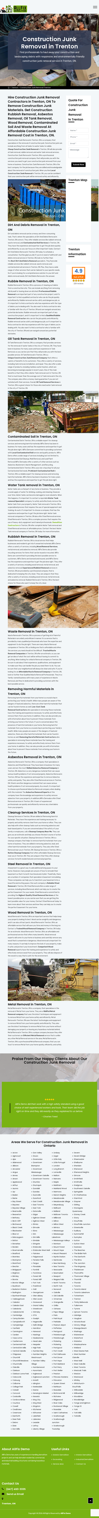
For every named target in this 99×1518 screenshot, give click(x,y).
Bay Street (17, 1201)
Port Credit (58, 1351)
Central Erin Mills (19, 1347)
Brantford (17, 1263)
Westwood (78, 1377)
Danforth (16, 1416)
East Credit (37, 1201)
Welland (77, 1347)
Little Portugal (59, 1162)
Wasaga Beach (80, 1328)
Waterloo (78, 1341)
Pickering (57, 1341)
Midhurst (57, 1208)
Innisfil (35, 1380)
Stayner (77, 1201)
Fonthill (36, 1269)
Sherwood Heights (81, 1172)
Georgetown (38, 1292)
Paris (55, 1315)
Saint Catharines (61, 1412)
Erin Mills (36, 1237)
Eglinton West (39, 1221)
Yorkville (77, 1416)
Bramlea (16, 1256)
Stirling (77, 1204)
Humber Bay (38, 1351)
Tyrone (77, 1308)
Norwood (57, 1289)
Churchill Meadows (20, 1360)
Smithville (78, 1182)
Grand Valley (38, 1305)
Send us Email (15, 1494)
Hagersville (37, 1321)
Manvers (57, 1178)
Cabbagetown (19, 1299)
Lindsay (57, 1152)
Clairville (16, 1367)
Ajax (14, 1159)
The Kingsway (79, 1266)
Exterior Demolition (61, 1455)
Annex (15, 1175)
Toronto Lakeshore (82, 1292)
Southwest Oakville (82, 1188)
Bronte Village (18, 1282)
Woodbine (78, 1396)
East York (37, 1208)
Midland (57, 1211)
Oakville (57, 1292)
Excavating (57, 1459)
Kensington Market (41, 1393)
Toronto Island (80, 1289)
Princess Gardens (61, 1377)
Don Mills (16, 1429)
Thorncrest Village (81, 1276)
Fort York (36, 1282)
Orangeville (58, 1302)
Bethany (16, 1217)
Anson (15, 1178)
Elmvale (36, 1227)
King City (36, 1399)
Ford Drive (37, 1273)
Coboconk (17, 1377)
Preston (57, 1373)
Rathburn (57, 1386)
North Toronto (59, 1282)
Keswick (36, 1396)
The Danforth (79, 1256)
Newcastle (58, 1269)
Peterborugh (59, 1338)
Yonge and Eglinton (82, 1403)
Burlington (17, 1292)
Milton (56, 1221)
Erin (34, 1234)
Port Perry (58, 1367)
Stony (76, 1217)
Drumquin (37, 1185)
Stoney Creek (79, 1214)
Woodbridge (79, 1399)
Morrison (57, 1243)
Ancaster (16, 1169)
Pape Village (59, 1312)
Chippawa (17, 1354)
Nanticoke (58, 1260)
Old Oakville (59, 1295)
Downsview (37, 1159)
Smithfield (78, 1178)
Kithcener (37, 1412)
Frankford (37, 1286)
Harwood (36, 1331)
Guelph (36, 1318)
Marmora (57, 1191)
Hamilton (37, 1328)
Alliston (15, 1165)
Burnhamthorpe (19, 1295)
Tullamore (78, 1305)
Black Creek (17, 1227)
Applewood (17, 1182)
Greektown (37, 1308)
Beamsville (17, 1211)
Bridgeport (17, 1269)
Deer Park (17, 1419)
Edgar (35, 1214)
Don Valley (37, 1152)
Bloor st (16, 1234)
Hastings (36, 1334)
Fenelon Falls (38, 1260)
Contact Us (81, 1464)
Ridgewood (58, 1399)
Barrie (15, 1198)
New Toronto (59, 1266)
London (57, 1165)
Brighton (16, 1273)
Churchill (16, 1357)
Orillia (56, 1305)
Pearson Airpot (60, 1325)
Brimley (16, 1276)
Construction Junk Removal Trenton (35, 87)
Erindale (36, 1240)
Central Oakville (19, 1351)
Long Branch (59, 1169)
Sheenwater (79, 1159)
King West (37, 1403)
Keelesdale (37, 1386)
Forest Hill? (37, 1279)
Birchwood (17, 1224)
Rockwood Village (61, 1406)
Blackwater (17, 1230)
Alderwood (17, 1162)
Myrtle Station (59, 1256)
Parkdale (57, 1321)
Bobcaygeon (18, 1237)
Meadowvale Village (62, 1201)
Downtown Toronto (41, 1178)
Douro (35, 1156)
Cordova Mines (19, 1399)
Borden (15, 1247)
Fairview (36, 1253)
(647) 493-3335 (16, 1489)
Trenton (14, 87)
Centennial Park (19, 1344)
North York (58, 1286)
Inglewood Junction (41, 1377)
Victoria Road (79, 1321)
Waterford (78, 1338)
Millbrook (57, 1217)
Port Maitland (59, 1364)
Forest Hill (37, 1276)
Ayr (14, 1191)
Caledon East (18, 1305)
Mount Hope (59, 1250)
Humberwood (38, 1367)
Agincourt (17, 1156)
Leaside (36, 1422)
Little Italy (58, 1159)
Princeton (58, 1380)
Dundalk (36, 1188)
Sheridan (77, 1165)
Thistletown (79, 1269)
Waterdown (79, 1334)
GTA (35, 1315)
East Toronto (38, 1204)
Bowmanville (18, 1250)
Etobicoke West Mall (41, 1250)
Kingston (36, 1406)
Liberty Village (39, 1429)
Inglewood (37, 1373)
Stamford (78, 1198)
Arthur (15, 1185)
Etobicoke (37, 1247)
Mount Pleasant (60, 1253)
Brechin (16, 1266)
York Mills (77, 1412)
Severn (77, 1152)
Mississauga (59, 1230)
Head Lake (37, 1341)
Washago (78, 1331)
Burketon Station (20, 1289)
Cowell (15, 1406)
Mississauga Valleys (62, 1240)
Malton (56, 1175)
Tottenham (79, 1295)
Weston (77, 1373)
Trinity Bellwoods (81, 1302)
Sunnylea (78, 1237)
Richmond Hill (59, 1393)
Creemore (17, 1412)
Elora (35, 1230)
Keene (35, 1390)
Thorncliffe (78, 1273)
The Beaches (79, 1250)
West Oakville (79, 1364)
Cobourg (16, 1380)
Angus (15, 1172)
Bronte (15, 1279)
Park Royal (58, 1318)
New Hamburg (59, 1263)
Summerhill (79, 1234)
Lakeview (37, 1419)
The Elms (78, 1260)
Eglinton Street (39, 1217)
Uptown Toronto (81, 1312)
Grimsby (36, 1312)
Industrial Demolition (84, 1459)
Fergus (36, 1263)
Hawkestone (38, 1338)
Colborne (16, 1383)
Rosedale (57, 1409)
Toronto (77, 1286)
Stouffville (78, 1221)
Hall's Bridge (38, 1325)
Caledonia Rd (18, 1312)
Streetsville (78, 1227)
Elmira (35, 1224)
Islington (36, 1383)
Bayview (16, 1204)
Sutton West (79, 1243)
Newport (57, 1276)
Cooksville (17, 1396)
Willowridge (78, 1393)
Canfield (16, 1328)
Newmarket (58, 1273)
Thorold (77, 1282)
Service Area (58, 1464)
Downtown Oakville (41, 1175)
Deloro (15, 1422)
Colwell (15, 1390)
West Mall (78, 1360)
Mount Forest (59, 1247)
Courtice (16, 1403)
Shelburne (78, 1162)
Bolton (15, 1240)
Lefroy (35, 1425)
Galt (35, 1289)
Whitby (77, 1380)
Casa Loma (17, 1338)
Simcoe (77, 1175)
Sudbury (77, 1230)
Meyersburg (59, 1204)
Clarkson (16, 1370)
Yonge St (78, 1406)
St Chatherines (80, 1195)
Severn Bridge (79, 1156)
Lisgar (56, 1156)
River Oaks (58, 1403)
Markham (58, 1185)
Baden (15, 1195)
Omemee (58, 1299)
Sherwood (78, 1169)
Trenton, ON (8, 1503)
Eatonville (37, 1211)
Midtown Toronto (61, 1214)
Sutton (77, 1240)
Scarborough (59, 1416)
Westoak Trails (80, 1370)
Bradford (16, 1253)
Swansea (77, 1247)
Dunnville (37, 1195)
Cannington (18, 1331)
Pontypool (58, 1347)
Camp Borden (18, 1318)
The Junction (79, 1263)
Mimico (57, 1227)
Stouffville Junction (82, 1224)
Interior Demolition (84, 1455)
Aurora (15, 1188)
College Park (18, 1386)
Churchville (17, 1364)
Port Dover (58, 1357)
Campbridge (18, 1325)
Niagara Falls (59, 1279)
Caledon (16, 1302)
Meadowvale (59, 1198)
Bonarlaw (16, 1243)
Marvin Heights (60, 1195)
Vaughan (78, 1318)
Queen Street (59, 1383)
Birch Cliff (17, 1221)
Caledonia (17, 1308)
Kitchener (37, 1409)
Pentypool (58, 1331)
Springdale (78, 1191)
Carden (16, 1334)
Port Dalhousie (60, 1354)
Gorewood (37, 1302)
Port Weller (58, 1370)
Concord (16, 1393)
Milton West (59, 1224)
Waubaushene (80, 1344)
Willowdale (78, 1390)
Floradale (37, 1266)
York (76, 1409)
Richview (57, 1396)
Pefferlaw (58, 1328)
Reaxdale (57, 1390)
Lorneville (57, 1172)
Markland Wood (60, 1188)
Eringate (36, 1243)
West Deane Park (81, 1351)
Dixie (14, 1425)
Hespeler (36, 1344)
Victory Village (80, 1325)
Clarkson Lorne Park (21, 1373)
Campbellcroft (19, 1321)
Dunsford (37, 1198)
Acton (15, 1152)
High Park (37, 1347)
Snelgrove (78, 1185)
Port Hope (58, 1360)
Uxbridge (77, 1315)
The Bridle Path (80, 1253)
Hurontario (37, 1370)
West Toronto (80, 1367)
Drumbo (36, 1182)
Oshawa (57, 1308)
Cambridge (17, 1315)
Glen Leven (37, 1299)
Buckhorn (16, 1286)
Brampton (17, 1260)
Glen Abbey (38, 1295)
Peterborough (59, 1334)
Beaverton (17, 1214)
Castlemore (18, 1341)
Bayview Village (19, 1208)
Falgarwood (38, 1256)
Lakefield (36, 1416)
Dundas (36, 1191)
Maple (56, 1182)
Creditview (17, 1409)
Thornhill (77, 1279)
